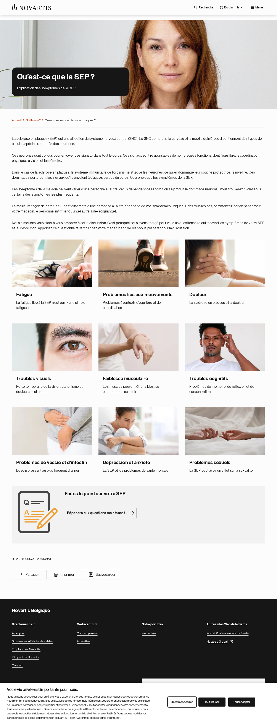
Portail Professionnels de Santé (227, 633)
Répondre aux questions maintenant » (97, 513)
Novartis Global (217, 641)
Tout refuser (212, 702)
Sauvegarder (105, 574)
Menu (259, 7)
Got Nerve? (33, 120)
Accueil (17, 120)
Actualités (83, 641)
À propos (18, 633)
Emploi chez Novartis (26, 649)
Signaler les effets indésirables (32, 641)
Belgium (231, 7)
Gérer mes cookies (182, 702)
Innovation (149, 633)
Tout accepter (241, 702)
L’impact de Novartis (25, 657)
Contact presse (87, 633)
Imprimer (67, 574)
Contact (17, 665)
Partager (32, 574)
